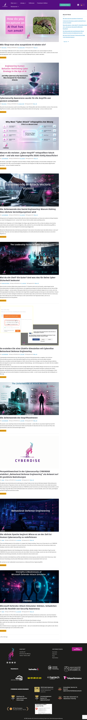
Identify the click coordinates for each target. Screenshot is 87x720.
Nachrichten (55, 657)
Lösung (22, 3)
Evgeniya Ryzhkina (5, 283)
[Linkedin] (7, 663)
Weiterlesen (2, 57)
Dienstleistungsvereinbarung (56, 718)
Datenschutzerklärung (39, 718)
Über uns (13, 3)
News (53, 656)
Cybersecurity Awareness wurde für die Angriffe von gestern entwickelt (25, 99)
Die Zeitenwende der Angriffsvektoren (19, 418)
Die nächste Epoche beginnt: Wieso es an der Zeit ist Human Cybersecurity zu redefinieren (26, 535)
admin (3, 480)
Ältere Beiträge (4, 636)
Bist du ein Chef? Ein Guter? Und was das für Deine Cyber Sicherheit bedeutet (27, 279)
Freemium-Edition (42, 3)
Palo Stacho (4, 47)
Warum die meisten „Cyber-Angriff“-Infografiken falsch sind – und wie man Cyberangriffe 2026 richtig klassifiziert (29, 154)
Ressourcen (14, 6)
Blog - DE (35, 47)
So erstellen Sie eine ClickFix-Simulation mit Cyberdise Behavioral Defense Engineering (27, 350)
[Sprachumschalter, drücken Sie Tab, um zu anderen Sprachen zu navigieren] (82, 5)
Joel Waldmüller (5, 158)
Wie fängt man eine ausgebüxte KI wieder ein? (23, 45)
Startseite (54, 652)
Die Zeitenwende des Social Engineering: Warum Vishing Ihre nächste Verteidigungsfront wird (28, 210)
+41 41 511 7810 (26, 655)
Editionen (31, 3)
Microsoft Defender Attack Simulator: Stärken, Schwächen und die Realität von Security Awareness (28, 607)
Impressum (46, 718)
